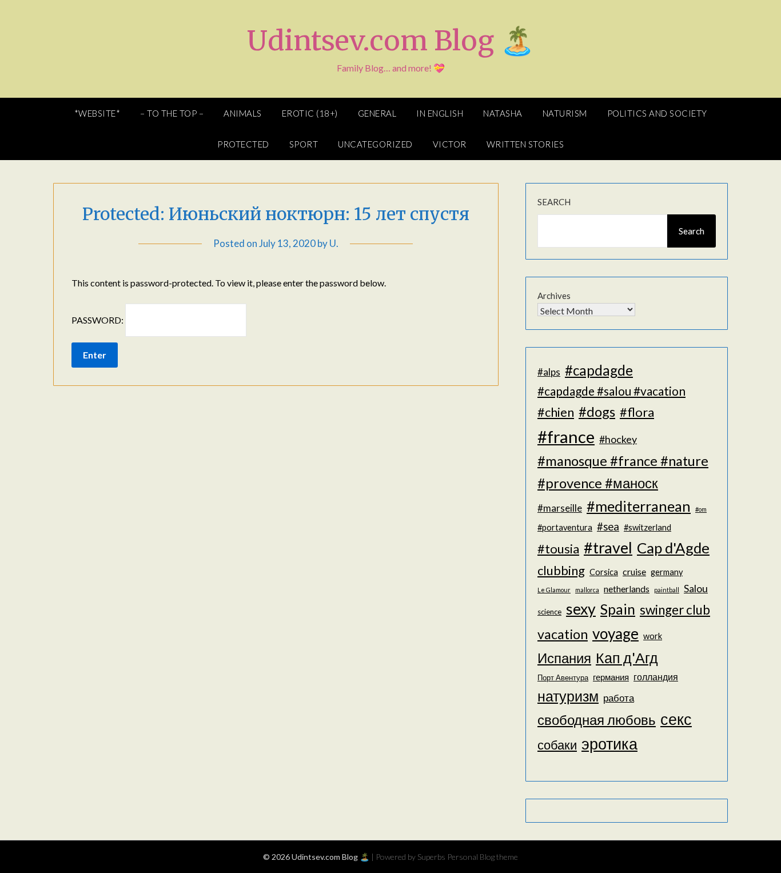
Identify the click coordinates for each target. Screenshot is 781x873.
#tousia (558, 548)
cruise (634, 571)
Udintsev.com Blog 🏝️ (391, 40)
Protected (243, 144)
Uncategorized (375, 144)
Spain (617, 609)
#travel (608, 547)
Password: (98, 319)
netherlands (626, 588)
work (652, 636)
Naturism (565, 113)
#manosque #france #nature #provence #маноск (622, 471)
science (549, 611)
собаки (557, 744)
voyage (615, 633)
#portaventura (564, 527)
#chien (555, 412)
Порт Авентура (562, 677)
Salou (696, 588)
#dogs (597, 411)
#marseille (559, 508)
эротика (609, 744)
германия (611, 677)
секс (676, 719)
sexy (581, 609)
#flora (637, 412)
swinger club (675, 609)
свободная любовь (596, 719)
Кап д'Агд (627, 657)
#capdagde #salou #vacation (611, 391)
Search (554, 202)
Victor (450, 144)
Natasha (503, 113)
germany (667, 572)
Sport (303, 144)
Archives (554, 295)
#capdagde (599, 370)
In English (439, 113)
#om (701, 509)
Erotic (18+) (310, 113)
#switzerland (647, 527)
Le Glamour (554, 589)
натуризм (568, 695)
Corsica (603, 572)
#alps (548, 372)
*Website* (97, 113)
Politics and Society (657, 113)
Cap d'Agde (673, 548)
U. (333, 243)
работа (618, 698)
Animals (243, 113)
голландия (655, 676)
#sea (608, 526)
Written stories (525, 144)
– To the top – (172, 113)
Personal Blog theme (482, 857)
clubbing (561, 570)
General (377, 113)
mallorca (587, 589)
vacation (562, 634)
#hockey (618, 439)
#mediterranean (639, 506)
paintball (666, 589)
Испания (564, 657)
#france (566, 436)
